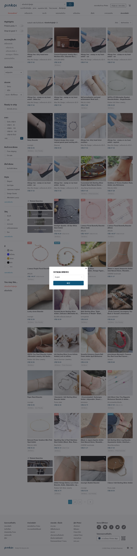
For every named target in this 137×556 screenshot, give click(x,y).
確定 (68, 283)
